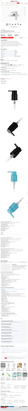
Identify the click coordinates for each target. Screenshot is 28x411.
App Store (2, 406)
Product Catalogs (10, 384)
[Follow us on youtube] (25, 406)
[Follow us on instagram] (24, 406)
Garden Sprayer (11, 395)
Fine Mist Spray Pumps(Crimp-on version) (24, 385)
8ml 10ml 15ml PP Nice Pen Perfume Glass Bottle (24, 369)
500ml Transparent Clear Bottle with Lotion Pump (25, 378)
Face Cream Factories (9, 400)
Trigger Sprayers (9, 388)
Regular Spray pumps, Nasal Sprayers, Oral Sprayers (4, 388)
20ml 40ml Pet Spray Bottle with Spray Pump (14, 369)
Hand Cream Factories (15, 400)
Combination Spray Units (23, 388)
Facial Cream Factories (22, 400)
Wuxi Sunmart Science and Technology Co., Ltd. (7, 32)
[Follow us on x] (23, 406)
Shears (2, 395)
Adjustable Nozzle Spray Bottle (17, 395)
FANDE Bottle (2, 385)
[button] (2, 3)
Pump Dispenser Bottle (3, 403)
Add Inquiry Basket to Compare (14, 26)
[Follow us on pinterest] (26, 406)
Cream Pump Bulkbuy (9, 403)
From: (3, 348)
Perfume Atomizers (16, 388)
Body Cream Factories (3, 400)
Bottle (8, 385)
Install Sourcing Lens (4, 407)
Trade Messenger (11, 406)
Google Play (6, 406)
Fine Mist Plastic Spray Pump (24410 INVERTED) (3, 378)
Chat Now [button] (21, 37)
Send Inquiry (7, 37)
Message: (3, 352)
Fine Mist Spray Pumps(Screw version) (17, 385)
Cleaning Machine (6, 395)
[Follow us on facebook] (22, 406)
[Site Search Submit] (18, 3)
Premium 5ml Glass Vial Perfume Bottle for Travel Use (14, 378)
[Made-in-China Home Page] (14, 1)
